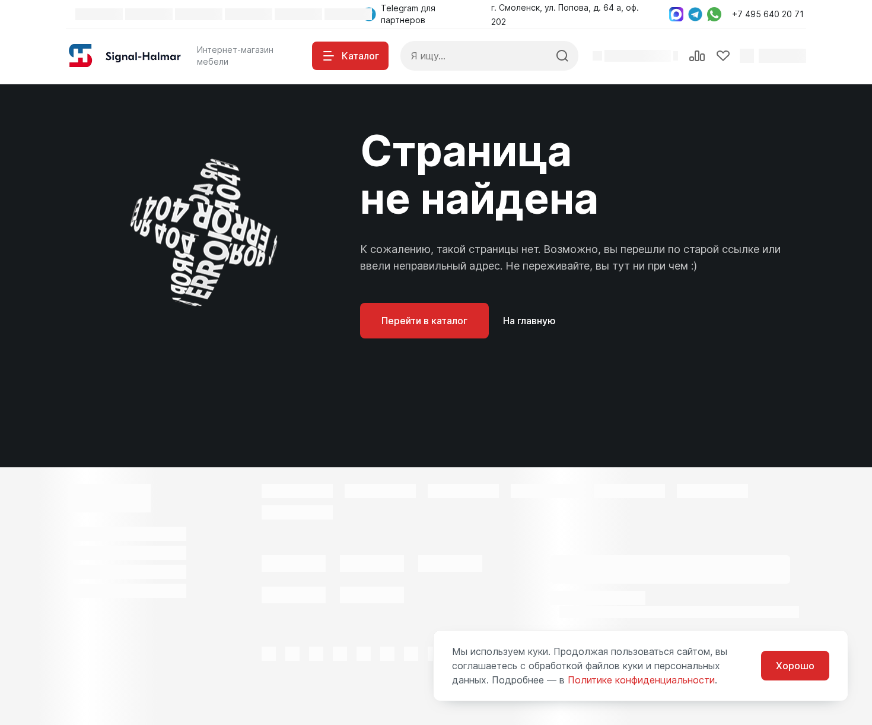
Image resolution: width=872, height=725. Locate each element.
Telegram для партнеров (408, 14)
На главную (529, 321)
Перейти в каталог (424, 321)
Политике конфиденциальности (641, 680)
